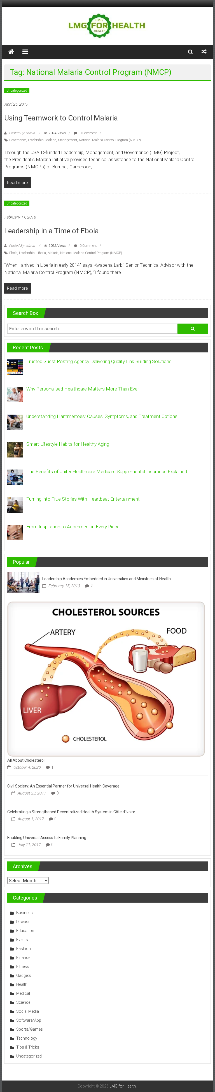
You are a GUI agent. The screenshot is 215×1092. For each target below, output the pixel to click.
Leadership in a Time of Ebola (51, 231)
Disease (23, 921)
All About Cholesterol (26, 760)
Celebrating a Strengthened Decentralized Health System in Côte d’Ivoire (71, 812)
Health (21, 984)
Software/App (28, 1020)
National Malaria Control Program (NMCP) (110, 140)
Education (25, 930)
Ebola (13, 253)
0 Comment (88, 133)
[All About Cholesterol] (106, 678)
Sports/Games (29, 1029)
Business (24, 912)
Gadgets (23, 975)
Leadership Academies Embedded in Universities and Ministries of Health (106, 579)
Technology (26, 1038)
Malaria (50, 140)
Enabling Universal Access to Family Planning (46, 837)
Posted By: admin (22, 133)
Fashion (23, 948)
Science (23, 1002)
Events (22, 939)
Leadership (36, 140)
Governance (17, 140)
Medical (23, 993)
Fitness (22, 966)
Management (67, 140)
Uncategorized (16, 90)
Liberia (41, 253)
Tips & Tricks (27, 1047)
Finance (23, 957)
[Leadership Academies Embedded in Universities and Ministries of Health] (23, 582)
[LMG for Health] (11, 52)
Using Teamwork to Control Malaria (61, 118)
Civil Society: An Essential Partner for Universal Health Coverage (63, 786)
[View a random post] (204, 52)
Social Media (27, 1011)
